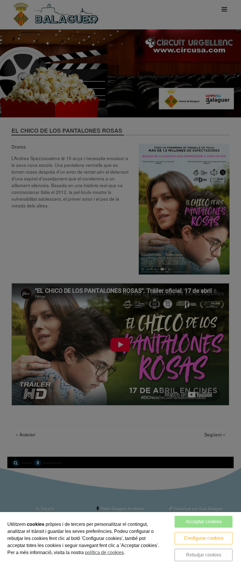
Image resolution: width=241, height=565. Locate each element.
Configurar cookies (203, 538)
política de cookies (104, 552)
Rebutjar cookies (203, 554)
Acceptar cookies (204, 521)
